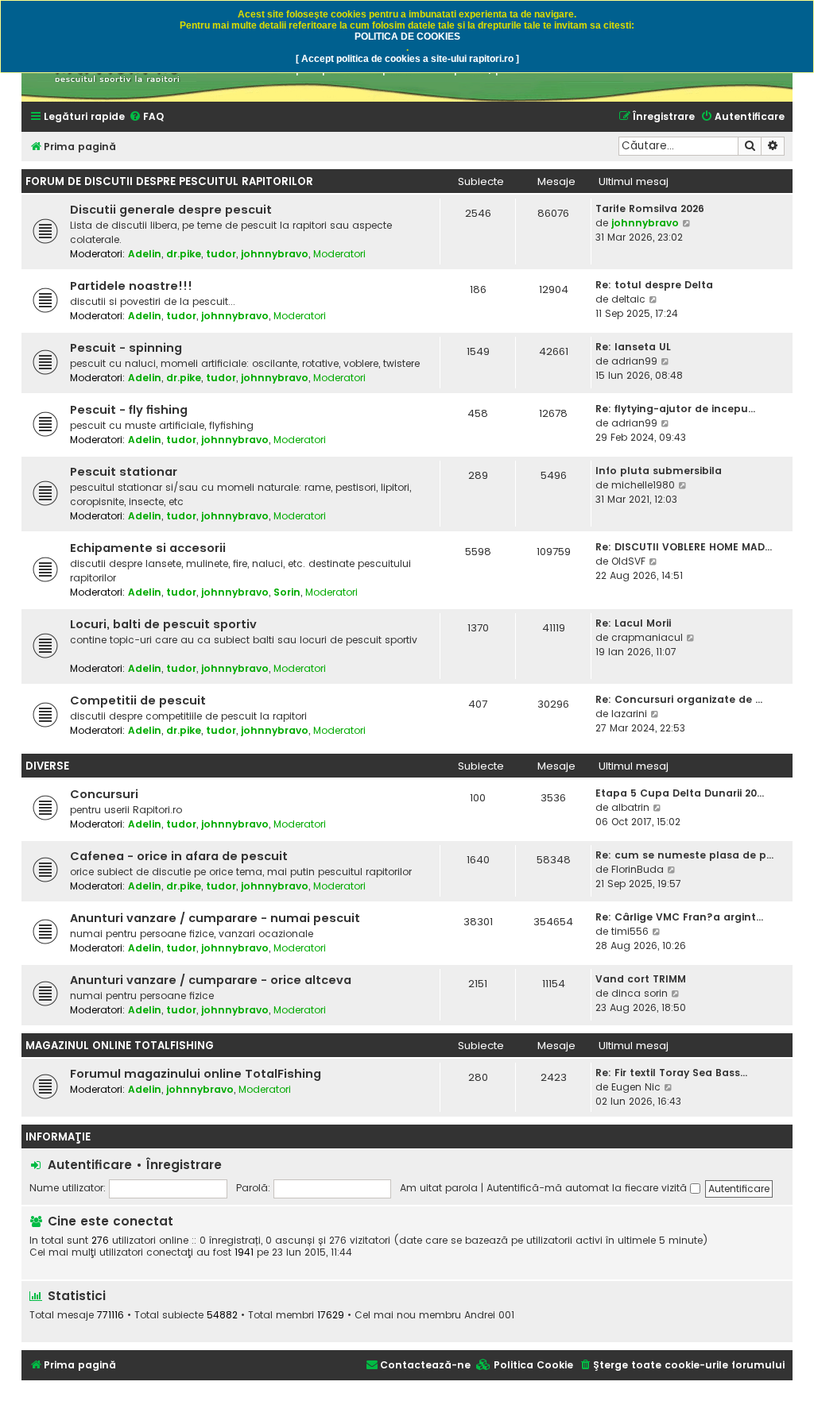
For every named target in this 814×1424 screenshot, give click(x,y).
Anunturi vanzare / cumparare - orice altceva (210, 980)
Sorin (286, 592)
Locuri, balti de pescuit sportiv (163, 624)
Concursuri (104, 794)
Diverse (47, 766)
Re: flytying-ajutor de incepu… (675, 408)
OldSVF (628, 561)
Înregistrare (184, 1164)
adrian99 (634, 361)
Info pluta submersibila (658, 470)
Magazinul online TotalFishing (119, 1045)
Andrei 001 (489, 1315)
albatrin (630, 807)
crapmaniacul (647, 637)
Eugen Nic (636, 1087)
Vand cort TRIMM (640, 979)
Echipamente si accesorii (148, 548)
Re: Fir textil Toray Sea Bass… (671, 1072)
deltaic (628, 299)
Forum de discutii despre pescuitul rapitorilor (169, 181)
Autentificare (90, 1164)
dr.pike (183, 253)
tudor (221, 253)
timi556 (630, 931)
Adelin (144, 253)
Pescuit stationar (123, 472)
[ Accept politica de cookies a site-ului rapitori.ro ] (407, 58)
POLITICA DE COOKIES (407, 36)
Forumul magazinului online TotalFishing (195, 1074)
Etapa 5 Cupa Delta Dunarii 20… (679, 793)
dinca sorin (639, 993)
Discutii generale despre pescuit (171, 210)
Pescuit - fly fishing (129, 410)
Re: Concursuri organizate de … (678, 699)
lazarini (629, 713)
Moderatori (339, 253)
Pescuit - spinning (126, 348)
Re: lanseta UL (633, 346)
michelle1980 (643, 485)
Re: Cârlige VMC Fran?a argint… (679, 917)
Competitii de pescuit (138, 700)
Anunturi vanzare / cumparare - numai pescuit (215, 918)
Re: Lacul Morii (633, 623)
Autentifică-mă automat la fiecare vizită (588, 1187)
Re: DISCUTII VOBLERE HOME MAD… (683, 547)
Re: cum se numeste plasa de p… (684, 855)
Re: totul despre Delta (654, 284)
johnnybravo (274, 253)
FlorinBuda (637, 869)
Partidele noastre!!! (131, 286)
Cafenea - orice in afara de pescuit (179, 856)
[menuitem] (146, 117)
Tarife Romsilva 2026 (649, 208)
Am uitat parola (439, 1187)
